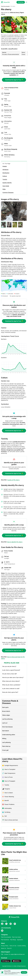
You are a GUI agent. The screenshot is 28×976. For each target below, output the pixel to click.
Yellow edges (6, 715)
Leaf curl (4, 723)
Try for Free (21, 2)
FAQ (2, 954)
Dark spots (5, 707)
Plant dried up (6, 746)
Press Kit (9, 948)
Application (20, 939)
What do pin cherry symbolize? (11, 685)
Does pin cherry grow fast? (10, 692)
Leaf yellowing (6, 742)
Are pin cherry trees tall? (9, 673)
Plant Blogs (13, 939)
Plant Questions (5, 939)
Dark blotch (5, 730)
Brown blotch (6, 711)
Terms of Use (12, 945)
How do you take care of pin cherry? (13, 677)
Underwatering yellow (8, 734)
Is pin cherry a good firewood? (11, 670)
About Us (3, 948)
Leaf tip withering (7, 719)
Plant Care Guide (16, 937)
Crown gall (5, 750)
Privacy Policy (4, 945)
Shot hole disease (7, 727)
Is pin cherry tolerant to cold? (10, 688)
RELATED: (10, 480)
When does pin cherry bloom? (11, 681)
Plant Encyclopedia (5, 6)
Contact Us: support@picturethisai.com (14, 954)
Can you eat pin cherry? (9, 666)
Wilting (4, 738)
